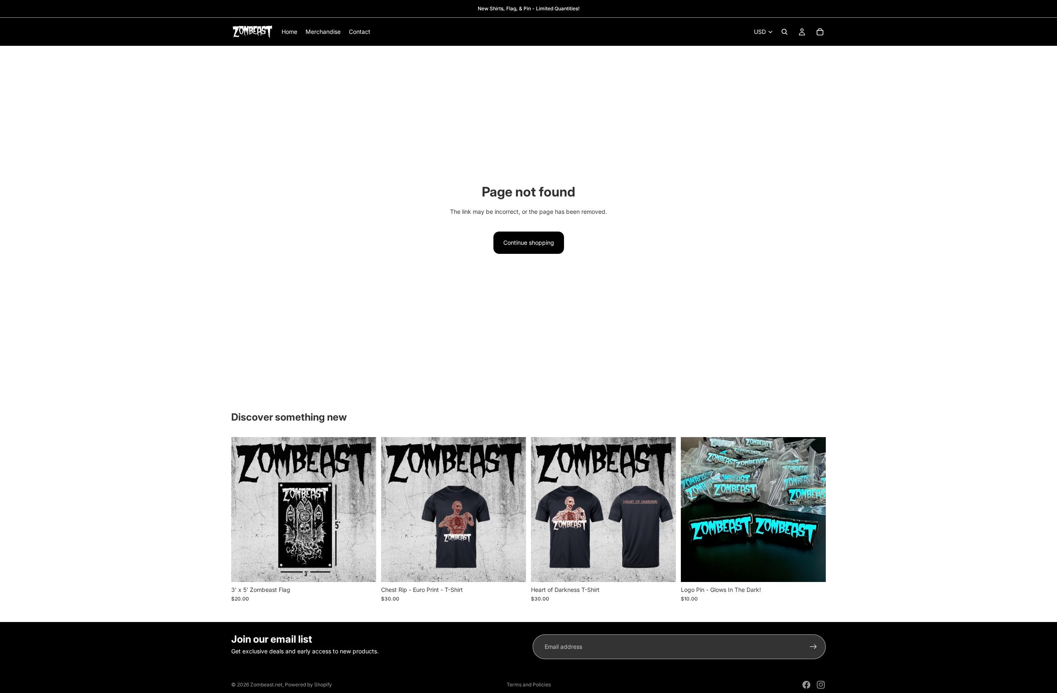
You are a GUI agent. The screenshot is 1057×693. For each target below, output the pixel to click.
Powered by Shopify (308, 684)
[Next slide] (363, 509)
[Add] (363, 569)
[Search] (784, 32)
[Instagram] (821, 685)
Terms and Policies (529, 684)
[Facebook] (806, 685)
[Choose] (513, 569)
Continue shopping (528, 242)
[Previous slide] (243, 509)
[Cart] (820, 32)
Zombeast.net (266, 684)
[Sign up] (813, 646)
